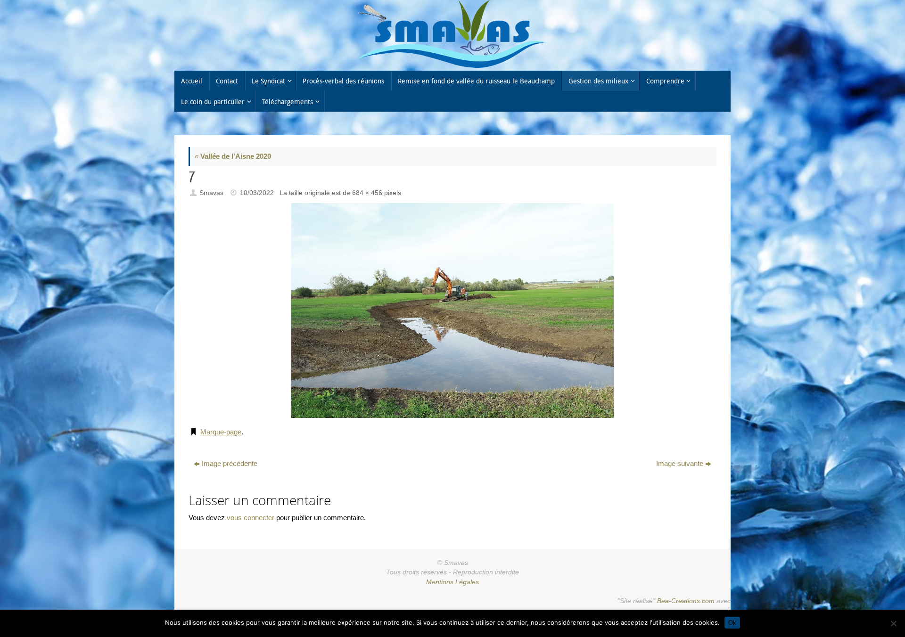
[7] (452, 310)
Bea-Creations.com (686, 600)
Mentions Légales (452, 582)
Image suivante (679, 463)
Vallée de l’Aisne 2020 (233, 156)
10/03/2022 (257, 192)
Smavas (211, 192)
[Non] (893, 623)
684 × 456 (367, 192)
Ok (732, 622)
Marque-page (220, 432)
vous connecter (250, 518)
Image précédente (229, 463)
